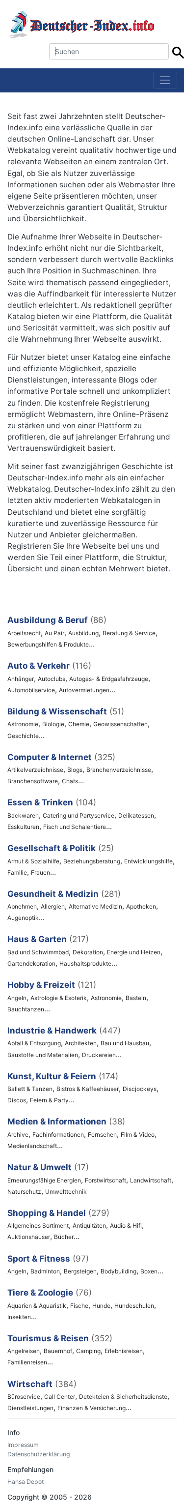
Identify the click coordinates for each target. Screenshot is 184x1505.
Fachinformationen (58, 1134)
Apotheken (141, 906)
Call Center (59, 1396)
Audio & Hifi (126, 1225)
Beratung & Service (129, 633)
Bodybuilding (118, 1271)
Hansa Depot (25, 1481)
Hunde (101, 1305)
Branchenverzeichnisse (118, 769)
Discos (16, 1100)
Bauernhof (58, 1351)
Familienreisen (27, 1362)
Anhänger (20, 678)
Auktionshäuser (28, 1236)
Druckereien (99, 1055)
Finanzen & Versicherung (91, 1408)
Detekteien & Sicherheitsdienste (123, 1396)
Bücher (64, 1236)
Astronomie (22, 724)
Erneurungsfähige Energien (44, 1180)
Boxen (149, 1271)
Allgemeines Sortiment (38, 1225)
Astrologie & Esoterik (58, 998)
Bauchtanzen (25, 1009)
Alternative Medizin (95, 906)
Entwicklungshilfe (148, 861)
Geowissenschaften (120, 724)
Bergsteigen (80, 1271)
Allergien (53, 906)
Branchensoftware (32, 781)
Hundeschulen (134, 1305)
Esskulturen (23, 826)
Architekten (81, 1043)
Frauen (40, 872)
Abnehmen (22, 906)
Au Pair (54, 633)
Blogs (74, 769)
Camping (88, 1351)
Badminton (45, 1271)
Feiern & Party (49, 1100)
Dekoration (88, 952)
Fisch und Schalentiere (74, 826)
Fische (79, 1305)
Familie (17, 872)
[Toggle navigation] (165, 80)
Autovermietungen (84, 690)
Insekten (19, 1317)
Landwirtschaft (150, 1180)
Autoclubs (51, 678)
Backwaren (23, 815)
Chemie (78, 724)
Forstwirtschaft (105, 1180)
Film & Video (138, 1134)
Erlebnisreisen (124, 1351)
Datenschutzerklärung (38, 1454)
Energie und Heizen (133, 952)
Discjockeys (140, 1088)
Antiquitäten (89, 1225)
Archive (17, 1134)
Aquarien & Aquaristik (36, 1305)
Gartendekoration (31, 963)
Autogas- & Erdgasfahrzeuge (108, 678)
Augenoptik (23, 917)
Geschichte (23, 735)
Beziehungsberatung (91, 861)
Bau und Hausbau (125, 1043)
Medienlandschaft (32, 1146)
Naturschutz (24, 1191)
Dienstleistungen (30, 1408)
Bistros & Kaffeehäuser (87, 1088)
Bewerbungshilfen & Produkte (48, 644)
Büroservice (23, 1396)
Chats (70, 781)
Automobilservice (31, 690)
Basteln (136, 998)
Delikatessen (136, 815)
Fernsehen (102, 1134)
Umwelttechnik (66, 1191)
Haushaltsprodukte (85, 963)
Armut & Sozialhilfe (33, 861)
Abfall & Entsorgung (34, 1043)
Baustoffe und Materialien (42, 1055)
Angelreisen (23, 1351)
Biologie (53, 724)
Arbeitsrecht (24, 633)
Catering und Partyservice (78, 815)
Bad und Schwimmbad (38, 952)
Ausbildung (83, 633)
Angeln (16, 998)
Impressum (23, 1444)
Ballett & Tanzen (30, 1088)
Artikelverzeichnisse (35, 769)
